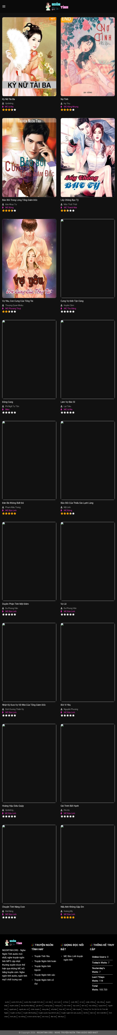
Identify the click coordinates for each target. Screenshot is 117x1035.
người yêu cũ (24, 1009)
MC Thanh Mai (70, 207)
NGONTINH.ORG (10, 950)
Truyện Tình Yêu (42, 956)
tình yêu (13, 1017)
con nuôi (57, 1002)
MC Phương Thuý (13, 308)
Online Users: (99, 957)
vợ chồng (21, 1017)
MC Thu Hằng (70, 308)
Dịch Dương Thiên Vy (14, 709)
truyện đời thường (29, 1013)
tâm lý (92, 1013)
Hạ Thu (67, 103)
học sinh (76, 1006)
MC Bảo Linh (11, 510)
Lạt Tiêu (67, 406)
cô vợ (81, 1002)
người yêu (13, 1009)
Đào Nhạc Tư (11, 204)
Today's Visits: (100, 962)
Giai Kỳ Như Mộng (27, 1006)
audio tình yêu (16, 1002)
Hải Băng (9, 911)
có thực (66, 1002)
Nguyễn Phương (71, 709)
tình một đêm (102, 1013)
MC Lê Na (9, 107)
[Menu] (4, 6)
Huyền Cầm (69, 305)
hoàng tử (58, 1006)
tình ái (68, 1009)
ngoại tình (102, 1006)
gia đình (39, 1006)
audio (7, 1002)
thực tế (61, 1009)
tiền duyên (77, 1009)
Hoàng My (68, 911)
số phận (54, 1009)
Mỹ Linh (67, 507)
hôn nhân (67, 1006)
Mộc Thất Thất (70, 204)
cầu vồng (100, 1002)
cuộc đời (74, 1002)
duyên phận (14, 1006)
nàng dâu (45, 1009)
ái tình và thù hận (33, 1017)
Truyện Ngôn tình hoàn (45, 961)
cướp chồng (90, 1002)
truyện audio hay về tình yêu (49, 1013)
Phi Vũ (66, 810)
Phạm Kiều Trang (13, 507)
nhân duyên (35, 1009)
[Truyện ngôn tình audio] (58, 6)
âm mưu (45, 1017)
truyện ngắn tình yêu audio (71, 1013)
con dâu (48, 1002)
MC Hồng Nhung (71, 107)
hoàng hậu (48, 1006)
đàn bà (53, 1017)
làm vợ (84, 1006)
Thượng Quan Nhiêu (14, 305)
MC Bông (9, 207)
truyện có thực (15, 1013)
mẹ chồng (92, 1006)
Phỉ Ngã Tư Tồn (12, 406)
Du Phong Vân (70, 608)
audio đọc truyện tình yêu (33, 1002)
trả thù (85, 1013)
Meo (7, 409)
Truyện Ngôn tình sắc (44, 975)
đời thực (61, 1017)
